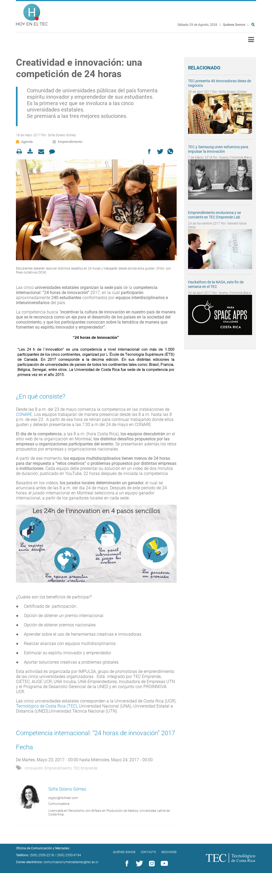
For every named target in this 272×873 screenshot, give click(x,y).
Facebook (126, 863)
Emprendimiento (70, 142)
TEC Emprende (85, 768)
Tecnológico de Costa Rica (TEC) (46, 706)
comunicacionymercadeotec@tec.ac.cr (71, 862)
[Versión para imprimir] (20, 151)
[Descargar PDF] (31, 151)
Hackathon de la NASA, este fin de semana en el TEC (216, 284)
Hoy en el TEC (32, 13)
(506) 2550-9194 (69, 855)
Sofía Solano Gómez (62, 135)
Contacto (148, 852)
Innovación (34, 768)
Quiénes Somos (234, 25)
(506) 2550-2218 (42, 855)
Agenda (27, 142)
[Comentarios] (53, 151)
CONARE (24, 414)
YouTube (163, 863)
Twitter (138, 863)
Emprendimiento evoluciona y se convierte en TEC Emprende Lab (214, 214)
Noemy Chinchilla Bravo (235, 157)
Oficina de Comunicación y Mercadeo (42, 848)
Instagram (151, 863)
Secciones (169, 852)
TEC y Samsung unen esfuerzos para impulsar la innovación (218, 149)
